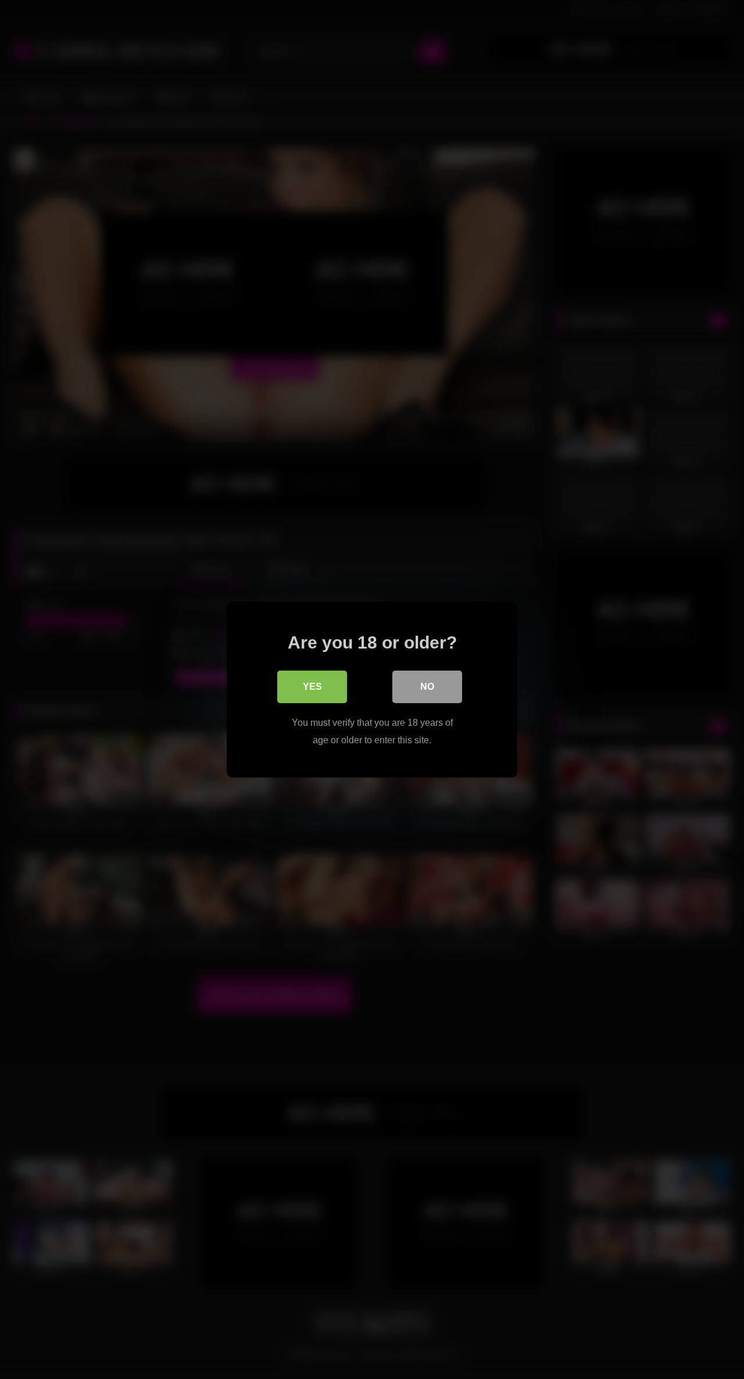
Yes (312, 687)
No (427, 687)
